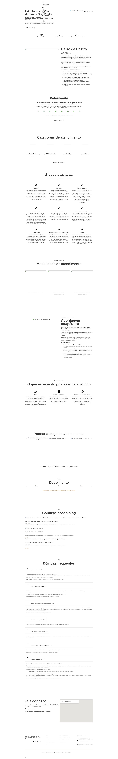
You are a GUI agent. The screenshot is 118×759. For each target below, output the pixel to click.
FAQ (43, 18)
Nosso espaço (45, 17)
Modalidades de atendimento (65, 739)
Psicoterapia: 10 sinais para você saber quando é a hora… (39, 542)
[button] (37, 111)
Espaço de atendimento (50, 741)
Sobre (43, 14)
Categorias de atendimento (65, 737)
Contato (43, 21)
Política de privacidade (64, 735)
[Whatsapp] (92, 11)
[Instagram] (87, 11)
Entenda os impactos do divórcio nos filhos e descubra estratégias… (41, 521)
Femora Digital (74, 752)
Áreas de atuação (45, 15)
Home (43, 12)
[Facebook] (85, 11)
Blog (43, 20)
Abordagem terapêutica (64, 741)
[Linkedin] (90, 11)
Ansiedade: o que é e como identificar (34, 531)
